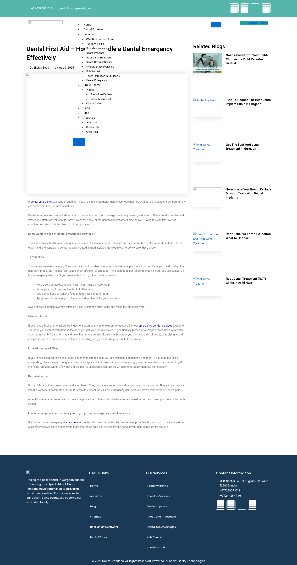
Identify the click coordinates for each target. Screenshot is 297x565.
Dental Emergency (96, 80)
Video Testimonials (101, 99)
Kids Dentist (93, 71)
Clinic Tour (92, 132)
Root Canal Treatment (99, 57)
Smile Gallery (92, 85)
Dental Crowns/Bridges (99, 62)
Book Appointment (254, 23)
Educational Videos (101, 94)
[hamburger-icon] (216, 24)
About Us (91, 122)
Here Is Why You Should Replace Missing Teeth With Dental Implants (248, 193)
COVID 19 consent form (100, 39)
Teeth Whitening (95, 44)
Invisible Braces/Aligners (100, 67)
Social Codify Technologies (187, 561)
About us (89, 118)
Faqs (87, 108)
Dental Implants (95, 53)
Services (89, 34)
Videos (90, 90)
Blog (86, 113)
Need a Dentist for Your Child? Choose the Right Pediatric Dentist (247, 59)
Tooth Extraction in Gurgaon (102, 76)
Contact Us (92, 127)
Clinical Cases (94, 103)
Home (87, 24)
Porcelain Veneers (96, 48)
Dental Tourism (93, 29)
